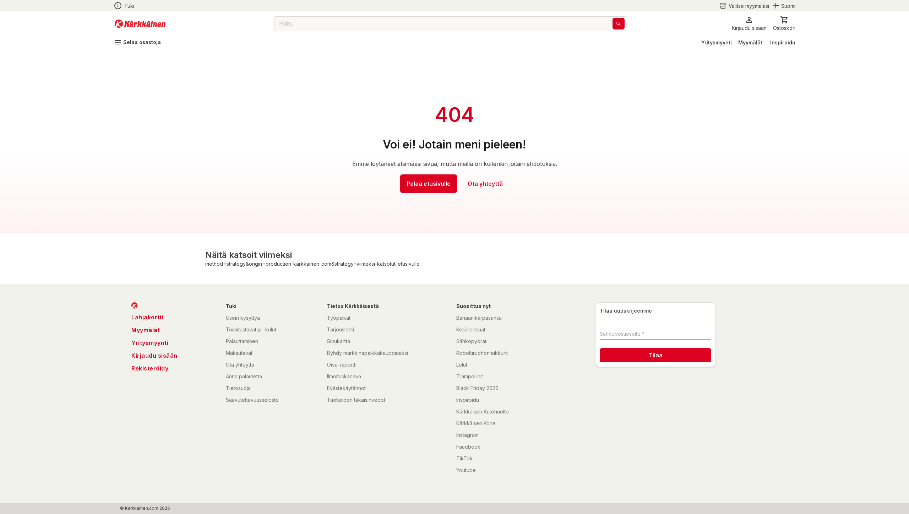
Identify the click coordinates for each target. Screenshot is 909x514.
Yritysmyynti (716, 42)
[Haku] (619, 23)
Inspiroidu (782, 42)
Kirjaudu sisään (154, 355)
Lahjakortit (147, 317)
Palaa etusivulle (429, 183)
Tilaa (656, 355)
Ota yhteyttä (485, 183)
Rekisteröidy (149, 368)
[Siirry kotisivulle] (140, 24)
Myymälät (750, 42)
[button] (744, 6)
